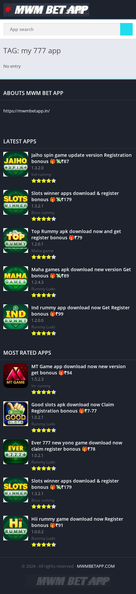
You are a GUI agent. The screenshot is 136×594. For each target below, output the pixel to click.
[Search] (126, 29)
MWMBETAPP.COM (96, 566)
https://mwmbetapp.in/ (26, 111)
